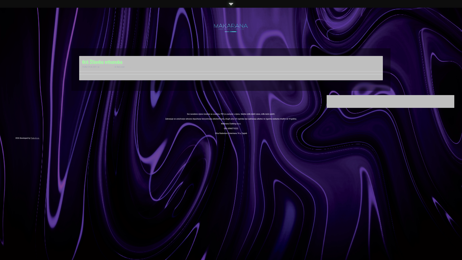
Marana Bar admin (107, 67)
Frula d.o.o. (35, 138)
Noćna (127, 67)
